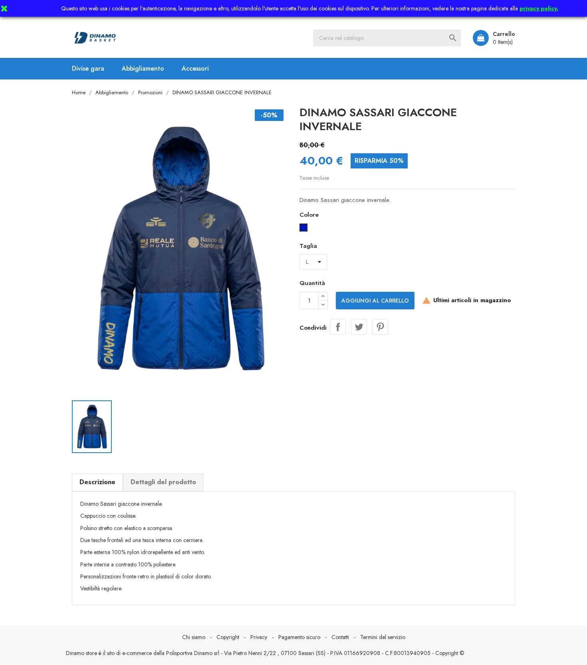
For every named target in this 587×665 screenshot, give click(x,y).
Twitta (359, 327)
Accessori (195, 68)
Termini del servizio (382, 637)
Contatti (340, 637)
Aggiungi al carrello (375, 301)
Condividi (338, 327)
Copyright (227, 637)
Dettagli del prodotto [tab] (163, 482)
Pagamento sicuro (299, 637)
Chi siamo (193, 637)
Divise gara (88, 68)
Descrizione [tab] (97, 482)
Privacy (258, 637)
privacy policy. (539, 8)
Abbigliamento (143, 68)
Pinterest (380, 327)
